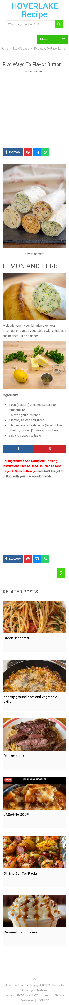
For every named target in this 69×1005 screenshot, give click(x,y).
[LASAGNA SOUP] (34, 792)
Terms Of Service (53, 995)
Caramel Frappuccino (20, 932)
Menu (44, 39)
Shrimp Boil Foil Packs (21, 873)
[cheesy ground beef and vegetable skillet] (34, 675)
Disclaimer (27, 1000)
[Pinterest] (50, 449)
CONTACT (45, 1000)
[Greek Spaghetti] (34, 616)
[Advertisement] (34, 108)
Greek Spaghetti (16, 638)
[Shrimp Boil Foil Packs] (34, 851)
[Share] (18, 449)
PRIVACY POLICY (27, 995)
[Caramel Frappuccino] (34, 910)
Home (8, 995)
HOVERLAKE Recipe (34, 10)
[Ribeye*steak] (34, 734)
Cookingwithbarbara (34, 990)
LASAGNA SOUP (16, 815)
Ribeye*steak (14, 756)
